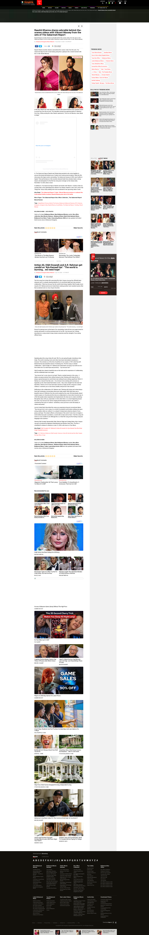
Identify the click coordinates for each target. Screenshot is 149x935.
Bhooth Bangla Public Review (65, 880)
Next (81, 102)
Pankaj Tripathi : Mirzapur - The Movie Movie (103, 83)
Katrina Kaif (89, 869)
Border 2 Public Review (65, 887)
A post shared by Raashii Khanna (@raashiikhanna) (55, 169)
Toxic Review (49, 869)
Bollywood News (49, 214)
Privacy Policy (47, 922)
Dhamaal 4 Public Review (65, 875)
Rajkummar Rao (90, 885)
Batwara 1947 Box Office (79, 889)
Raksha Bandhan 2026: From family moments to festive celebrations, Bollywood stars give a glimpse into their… (107, 114)
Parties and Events (50, 900)
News (43, 10)
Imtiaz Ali (65, 433)
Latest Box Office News (38, 904)
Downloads (106, 897)
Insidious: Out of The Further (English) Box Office (78, 882)
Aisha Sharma (95, 69)
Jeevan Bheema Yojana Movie (38, 877)
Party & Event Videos (64, 904)
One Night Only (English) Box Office (79, 874)
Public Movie (63, 866)
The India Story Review (51, 888)
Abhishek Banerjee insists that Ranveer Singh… (74, 504)
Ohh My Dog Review (50, 879)
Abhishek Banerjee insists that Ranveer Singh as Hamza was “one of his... (108, 225)
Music (40, 435)
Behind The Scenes (54, 203)
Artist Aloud (90, 905)
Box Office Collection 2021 (106, 885)
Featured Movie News (38, 902)
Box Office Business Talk (38, 907)
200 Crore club (104, 877)
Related (94, 158)
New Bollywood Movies (61, 214)
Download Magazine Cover (105, 911)
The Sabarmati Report (68, 205)
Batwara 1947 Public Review (64, 872)
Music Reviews (90, 911)
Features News (110, 61)
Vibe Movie (35, 883)
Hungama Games (91, 907)
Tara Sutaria (89, 883)
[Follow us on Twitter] (112, 3)
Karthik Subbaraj (96, 80)
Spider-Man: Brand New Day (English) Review (51, 883)
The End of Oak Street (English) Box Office (78, 891)
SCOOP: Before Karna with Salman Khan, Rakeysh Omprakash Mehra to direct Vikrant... (96, 208)
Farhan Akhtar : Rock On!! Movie (100, 77)
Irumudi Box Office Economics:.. (100, 66)
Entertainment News (73, 216)
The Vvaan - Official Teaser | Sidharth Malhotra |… (79, 912)
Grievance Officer (71, 922)
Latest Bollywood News (98, 61)
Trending (76, 205)
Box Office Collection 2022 (106, 883)
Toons (47, 910)
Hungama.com (90, 904)
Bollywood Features (70, 203)
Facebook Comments (40, 232)
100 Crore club (104, 875)
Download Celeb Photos (106, 899)
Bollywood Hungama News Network (45, 41)
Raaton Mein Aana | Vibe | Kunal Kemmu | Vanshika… (79, 904)
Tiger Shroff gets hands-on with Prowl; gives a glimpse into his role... (108, 207)
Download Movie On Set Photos (106, 914)
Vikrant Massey (95, 75)
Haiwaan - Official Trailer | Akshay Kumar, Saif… (79, 915)
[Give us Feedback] (120, 3)
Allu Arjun (89, 874)
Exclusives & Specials (65, 905)
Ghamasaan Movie (37, 882)
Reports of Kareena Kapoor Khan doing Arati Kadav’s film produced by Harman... (96, 226)
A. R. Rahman (41, 433)
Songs (43, 435)
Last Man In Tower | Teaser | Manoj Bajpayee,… (79, 901)
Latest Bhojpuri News (92, 900)
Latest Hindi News (91, 899)
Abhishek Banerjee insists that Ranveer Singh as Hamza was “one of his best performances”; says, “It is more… (107, 107)
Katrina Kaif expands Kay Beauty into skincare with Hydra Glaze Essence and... (108, 243)
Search (103, 292)
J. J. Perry (94, 72)
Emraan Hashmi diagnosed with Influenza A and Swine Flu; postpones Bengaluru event (96, 189)
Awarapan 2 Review (50, 878)
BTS (76, 203)
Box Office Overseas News (39, 908)
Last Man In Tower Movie (38, 879)
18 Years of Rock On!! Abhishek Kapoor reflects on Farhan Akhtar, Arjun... (108, 172)
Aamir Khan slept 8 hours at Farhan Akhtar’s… (75, 517)
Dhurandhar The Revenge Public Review (65, 883)
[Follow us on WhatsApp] (109, 3)
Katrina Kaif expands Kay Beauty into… (57, 517)
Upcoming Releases (37, 911)
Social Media (59, 205)
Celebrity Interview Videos (66, 900)
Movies (35, 856)
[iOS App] (116, 922)
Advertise (39, 922)
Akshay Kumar (90, 868)
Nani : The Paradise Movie (105, 72)
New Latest (65, 897)
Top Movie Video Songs (65, 899)
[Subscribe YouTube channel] (115, 3)
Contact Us (62, 922)
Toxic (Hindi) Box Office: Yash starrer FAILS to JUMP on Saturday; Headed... (108, 189)
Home (33, 922)
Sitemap (89, 908)
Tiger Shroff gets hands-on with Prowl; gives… (58, 504)
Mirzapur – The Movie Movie (38, 874)
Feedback (55, 922)
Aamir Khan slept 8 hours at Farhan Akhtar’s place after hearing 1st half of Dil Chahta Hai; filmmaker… (107, 127)
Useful (90, 897)
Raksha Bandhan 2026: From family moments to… (41, 517)
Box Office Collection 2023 (106, 882)
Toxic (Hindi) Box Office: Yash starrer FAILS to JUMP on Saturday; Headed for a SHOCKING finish (107, 93)
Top (90, 866)
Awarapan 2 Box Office (79, 887)
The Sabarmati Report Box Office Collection (55, 197)
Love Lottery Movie (37, 885)
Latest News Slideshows (38, 910)
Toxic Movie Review (97, 52)
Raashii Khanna (52, 205)
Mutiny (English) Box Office (78, 877)
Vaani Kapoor (90, 875)
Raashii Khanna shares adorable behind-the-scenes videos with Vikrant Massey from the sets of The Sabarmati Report (71, 10)
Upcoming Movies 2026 (59, 218)
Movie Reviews (36, 913)
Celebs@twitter (90, 902)
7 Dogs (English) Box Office (78, 872)
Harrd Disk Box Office (78, 879)
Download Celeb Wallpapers (104, 901)
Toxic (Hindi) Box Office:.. (98, 63)
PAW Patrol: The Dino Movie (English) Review (51, 872)
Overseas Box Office (105, 874)
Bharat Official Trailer (91, 913)
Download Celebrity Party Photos (106, 906)
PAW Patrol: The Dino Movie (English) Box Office (79, 885)
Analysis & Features (105, 871)
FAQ (79, 922)
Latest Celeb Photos (50, 902)
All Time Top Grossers (106, 872)
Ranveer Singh (90, 871)
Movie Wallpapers (50, 908)
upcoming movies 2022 (56, 446)
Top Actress (103, 880)
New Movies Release (47, 216)
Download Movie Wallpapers (104, 916)
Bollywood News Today (41, 446)
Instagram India (44, 205)
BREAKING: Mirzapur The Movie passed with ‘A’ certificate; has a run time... (96, 172)
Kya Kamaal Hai (71, 433)
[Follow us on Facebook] (106, 3)
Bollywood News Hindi (60, 216)
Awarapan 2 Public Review (66, 873)
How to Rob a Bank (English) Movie (100, 55)
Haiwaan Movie (36, 880)
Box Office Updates (37, 905)
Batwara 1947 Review (51, 873)
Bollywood (61, 203)
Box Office (76, 866)
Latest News (102, 158)
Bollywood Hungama (36, 10)
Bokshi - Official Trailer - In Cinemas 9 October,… (79, 909)
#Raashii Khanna (77, 57)
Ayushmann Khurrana (92, 882)
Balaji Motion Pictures (43, 203)
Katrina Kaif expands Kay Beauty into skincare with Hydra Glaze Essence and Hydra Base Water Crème (107, 120)
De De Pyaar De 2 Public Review (65, 890)
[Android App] (113, 922)
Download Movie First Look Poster (105, 908)
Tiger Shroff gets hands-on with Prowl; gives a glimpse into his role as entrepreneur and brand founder (107, 100)
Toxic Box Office (96, 58)
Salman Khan (90, 879)
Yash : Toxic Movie (105, 69)
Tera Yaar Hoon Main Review (51, 886)
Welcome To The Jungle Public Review (65, 877)
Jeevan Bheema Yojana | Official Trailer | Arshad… (79, 907)
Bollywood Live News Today (42, 218)
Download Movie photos (106, 903)
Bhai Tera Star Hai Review (52, 881)
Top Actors (103, 878)
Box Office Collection (105, 869)
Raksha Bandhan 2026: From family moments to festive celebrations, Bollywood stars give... (96, 244)
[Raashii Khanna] (42, 102)
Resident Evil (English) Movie (38, 887)
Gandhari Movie (108, 52)
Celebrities (45, 856)
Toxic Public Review (64, 869)
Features (80, 203)
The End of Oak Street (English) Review (51, 876)
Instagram (36, 205)
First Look (48, 907)
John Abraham (90, 880)
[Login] (125, 3)
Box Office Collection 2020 (106, 886)
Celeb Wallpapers (50, 904)
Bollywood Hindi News (38, 914)
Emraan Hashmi (106, 75)
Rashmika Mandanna (92, 877)
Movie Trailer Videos (64, 902)
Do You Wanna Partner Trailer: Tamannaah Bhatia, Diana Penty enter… (103, 279)
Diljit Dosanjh (54, 433)
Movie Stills (49, 905)
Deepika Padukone (91, 872)
